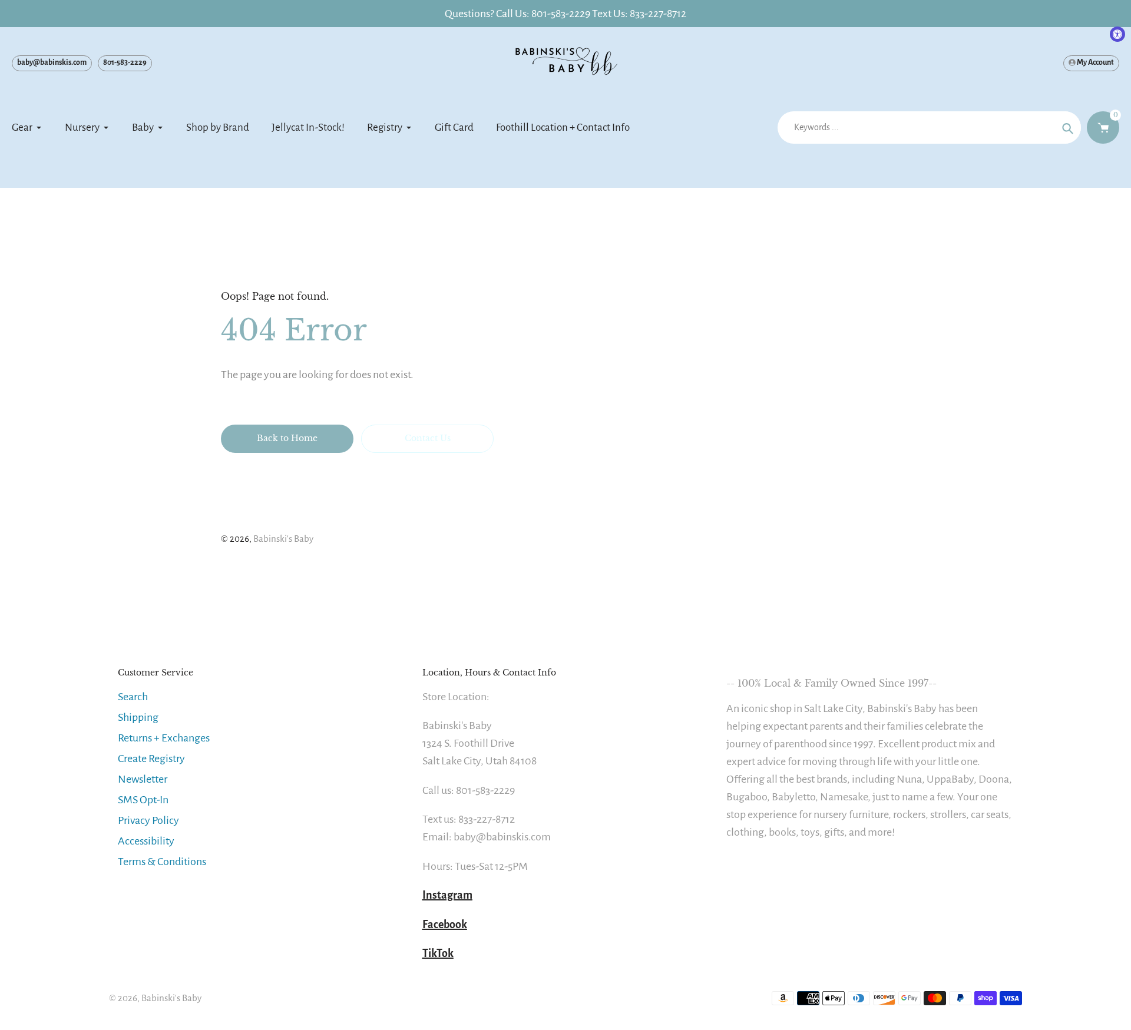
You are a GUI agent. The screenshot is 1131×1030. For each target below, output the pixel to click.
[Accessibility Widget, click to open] (1117, 34)
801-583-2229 (125, 62)
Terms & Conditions (162, 861)
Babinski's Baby (283, 539)
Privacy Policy (148, 820)
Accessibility (146, 841)
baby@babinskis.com (52, 62)
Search (133, 697)
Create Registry (151, 758)
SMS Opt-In (143, 800)
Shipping (138, 717)
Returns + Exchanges (164, 738)
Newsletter (142, 779)
